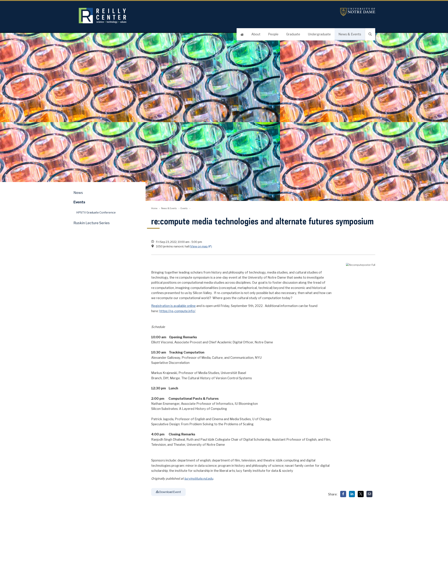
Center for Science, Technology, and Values (164, 15)
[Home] (242, 34)
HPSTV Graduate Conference (96, 212)
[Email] (369, 494)
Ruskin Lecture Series (92, 223)
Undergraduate (319, 34)
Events (184, 208)
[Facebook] (343, 494)
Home (154, 208)
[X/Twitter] (361, 494)
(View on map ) (201, 246)
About (255, 34)
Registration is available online (173, 306)
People (273, 34)
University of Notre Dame (357, 12)
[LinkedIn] (352, 494)
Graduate (293, 34)
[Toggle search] (370, 34)
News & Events (349, 34)
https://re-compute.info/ (177, 311)
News (78, 193)
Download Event (170, 492)
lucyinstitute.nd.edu (198, 478)
